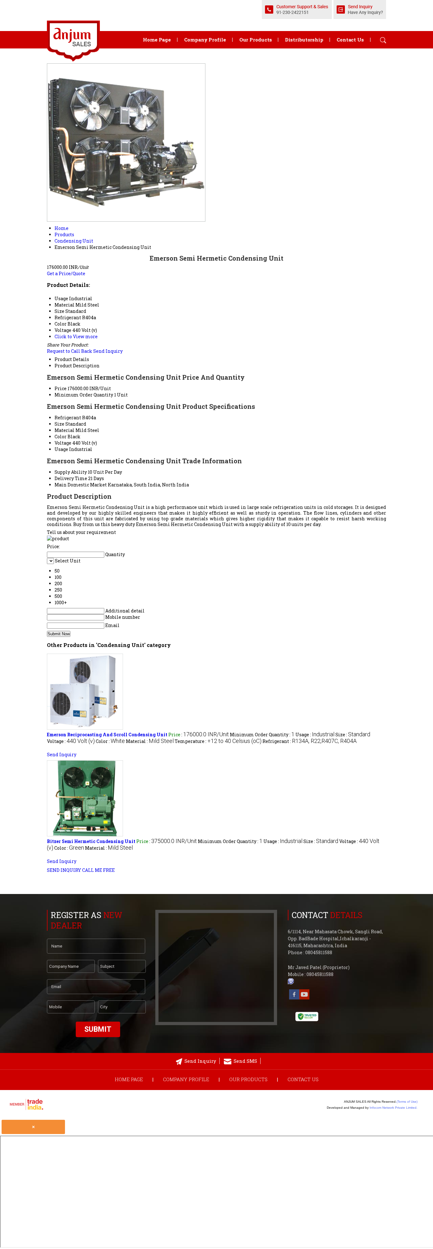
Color (61, 437)
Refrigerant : (309, 741)
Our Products (255, 39)
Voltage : (71, 741)
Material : (150, 741)
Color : (110, 741)
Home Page (157, 39)
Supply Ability (71, 472)
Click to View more (76, 336)
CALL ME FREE (98, 870)
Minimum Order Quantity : (262, 735)
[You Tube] (304, 998)
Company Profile (205, 39)
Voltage (63, 443)
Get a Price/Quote (66, 273)
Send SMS (245, 1061)
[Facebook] (294, 998)
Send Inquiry (108, 351)
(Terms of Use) (407, 1101)
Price (61, 388)
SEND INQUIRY (64, 870)
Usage (61, 449)
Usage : (314, 735)
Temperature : (218, 741)
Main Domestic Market (81, 485)
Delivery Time (71, 478)
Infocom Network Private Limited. (393, 1107)
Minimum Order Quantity (84, 395)
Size (59, 424)
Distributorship (304, 39)
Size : (352, 735)
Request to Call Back (69, 351)
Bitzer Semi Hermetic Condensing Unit (91, 841)
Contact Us (350, 39)
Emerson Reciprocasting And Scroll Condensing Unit (107, 735)
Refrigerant (68, 418)
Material (64, 430)
